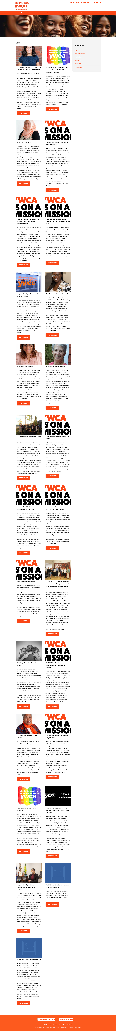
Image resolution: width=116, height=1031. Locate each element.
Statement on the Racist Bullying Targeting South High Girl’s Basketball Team (28, 221)
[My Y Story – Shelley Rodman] (58, 354)
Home (16, 13)
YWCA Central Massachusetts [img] (22, 6)
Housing (53, 13)
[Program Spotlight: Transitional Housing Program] (29, 282)
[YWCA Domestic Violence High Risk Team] (29, 425)
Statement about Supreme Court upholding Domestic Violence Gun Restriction (57, 810)
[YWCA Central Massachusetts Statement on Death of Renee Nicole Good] (58, 207)
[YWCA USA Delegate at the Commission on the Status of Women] (58, 651)
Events (86, 13)
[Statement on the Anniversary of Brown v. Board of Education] (58, 495)
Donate (83, 3)
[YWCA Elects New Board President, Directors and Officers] (58, 873)
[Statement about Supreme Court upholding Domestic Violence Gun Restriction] (58, 796)
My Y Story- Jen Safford (25, 366)
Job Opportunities (80, 53)
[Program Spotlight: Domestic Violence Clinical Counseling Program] (29, 873)
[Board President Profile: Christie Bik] (29, 948)
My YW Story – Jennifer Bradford (57, 294)
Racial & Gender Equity (62, 13)
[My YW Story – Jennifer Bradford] (58, 282)
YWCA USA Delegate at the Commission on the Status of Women (55, 665)
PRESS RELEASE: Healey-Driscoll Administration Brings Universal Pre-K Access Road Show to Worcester (58, 584)
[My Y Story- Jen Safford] (29, 354)
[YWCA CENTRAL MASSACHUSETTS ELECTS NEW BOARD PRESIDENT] (29, 56)
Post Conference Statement (26, 581)
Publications (78, 57)
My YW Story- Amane (24, 142)
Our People (78, 63)
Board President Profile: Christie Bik (29, 960)
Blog (76, 50)
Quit (93, 3)
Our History (78, 60)
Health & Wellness (45, 13)
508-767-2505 (74, 3)
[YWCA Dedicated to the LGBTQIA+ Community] (29, 796)
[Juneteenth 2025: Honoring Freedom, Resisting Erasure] (29, 495)
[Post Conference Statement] (29, 570)
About (81, 13)
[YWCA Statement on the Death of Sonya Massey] (58, 724)
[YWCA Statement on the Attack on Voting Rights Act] (58, 130)
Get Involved (93, 13)
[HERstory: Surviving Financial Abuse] (29, 651)
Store (99, 13)
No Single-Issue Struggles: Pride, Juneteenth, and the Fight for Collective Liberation (57, 70)
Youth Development (74, 13)
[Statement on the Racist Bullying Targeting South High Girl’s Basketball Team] (29, 207)
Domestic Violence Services (33, 13)
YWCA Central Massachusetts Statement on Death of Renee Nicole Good (58, 221)
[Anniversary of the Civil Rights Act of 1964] (58, 425)
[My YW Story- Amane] (29, 130)
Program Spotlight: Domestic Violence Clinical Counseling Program (26, 887)
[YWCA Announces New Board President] (29, 724)
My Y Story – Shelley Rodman (55, 366)
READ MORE (23, 113)
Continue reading (62, 104)
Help (89, 3)
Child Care (22, 13)
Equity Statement (79, 67)
